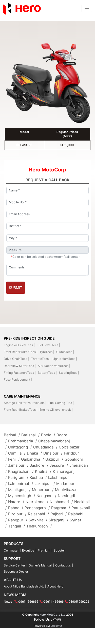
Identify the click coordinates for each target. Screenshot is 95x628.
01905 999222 (79, 601)
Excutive (28, 550)
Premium (44, 550)
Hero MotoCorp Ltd (52, 614)
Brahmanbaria (22, 441)
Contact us (63, 565)
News (8, 601)
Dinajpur (52, 453)
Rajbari (58, 514)
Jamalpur (18, 465)
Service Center (14, 565)
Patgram (60, 507)
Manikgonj (19, 489)
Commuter (11, 550)
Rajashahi (38, 514)
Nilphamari (61, 501)
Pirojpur (17, 514)
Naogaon (46, 495)
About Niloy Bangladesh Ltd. (24, 586)
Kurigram (18, 477)
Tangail (16, 526)
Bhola (48, 435)
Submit (15, 287)
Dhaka (34, 453)
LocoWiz (56, 625)
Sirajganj (58, 520)
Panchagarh (37, 507)
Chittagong (20, 447)
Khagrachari (20, 471)
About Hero (55, 586)
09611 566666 (28, 601)
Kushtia (38, 477)
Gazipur (54, 459)
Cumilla (16, 453)
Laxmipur (44, 483)
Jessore (59, 465)
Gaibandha (32, 459)
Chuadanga (45, 447)
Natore (16, 501)
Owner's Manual (40, 565)
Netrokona (37, 501)
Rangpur (17, 520)
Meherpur (42, 489)
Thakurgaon (39, 526)
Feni (14, 459)
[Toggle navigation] (87, 8)
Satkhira (38, 520)
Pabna (15, 507)
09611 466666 (53, 601)
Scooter (59, 550)
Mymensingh (21, 495)
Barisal (12, 435)
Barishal (30, 435)
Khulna (43, 471)
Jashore (39, 465)
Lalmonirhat (20, 483)
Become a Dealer (16, 571)
